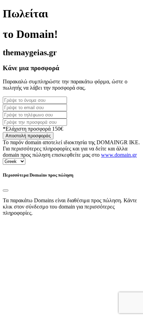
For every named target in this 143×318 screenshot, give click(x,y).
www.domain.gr (119, 155)
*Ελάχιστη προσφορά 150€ (33, 129)
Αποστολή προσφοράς (28, 135)
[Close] (5, 190)
